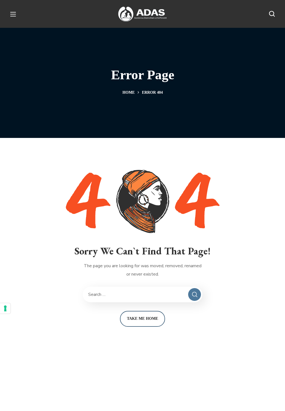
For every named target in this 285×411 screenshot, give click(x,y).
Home (128, 92)
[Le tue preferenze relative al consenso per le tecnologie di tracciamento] (5, 308)
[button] (272, 14)
